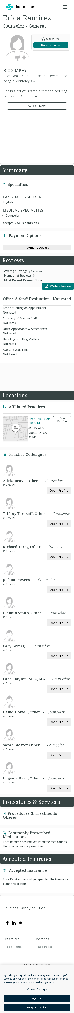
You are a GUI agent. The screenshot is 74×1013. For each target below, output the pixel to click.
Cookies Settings (37, 989)
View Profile (62, 419)
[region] (37, 989)
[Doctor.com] (20, 7)
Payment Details (37, 248)
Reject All (36, 998)
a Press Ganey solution (25, 908)
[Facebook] (7, 923)
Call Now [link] (39, 106)
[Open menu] (65, 7)
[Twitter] (20, 923)
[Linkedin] (14, 923)
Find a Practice (14, 946)
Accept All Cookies (37, 1007)
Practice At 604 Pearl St (39, 421)
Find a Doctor (44, 946)
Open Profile (58, 491)
